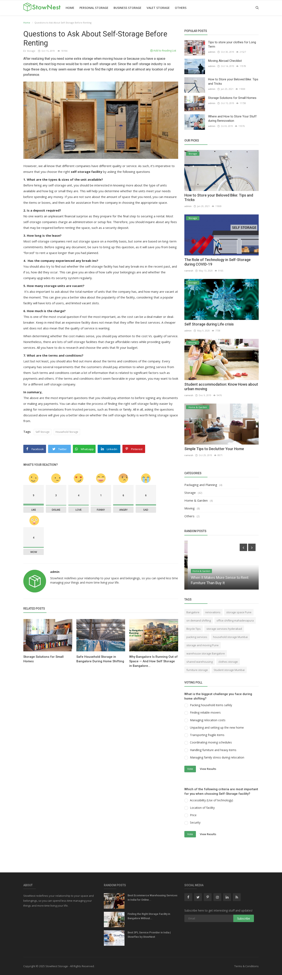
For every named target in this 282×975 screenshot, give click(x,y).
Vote (190, 769)
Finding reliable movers (205, 712)
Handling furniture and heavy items (213, 750)
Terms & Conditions (246, 966)
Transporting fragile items (207, 735)
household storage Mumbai (230, 637)
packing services (196, 637)
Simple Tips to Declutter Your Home (214, 449)
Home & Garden (196, 500)
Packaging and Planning (200, 485)
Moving (189, 508)
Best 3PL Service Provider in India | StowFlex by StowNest (149, 934)
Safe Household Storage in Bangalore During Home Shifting (100, 659)
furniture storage (197, 670)
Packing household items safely (211, 705)
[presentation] (243, 547)
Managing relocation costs (207, 720)
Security (195, 822)
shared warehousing (199, 662)
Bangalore (192, 612)
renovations (212, 612)
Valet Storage (158, 8)
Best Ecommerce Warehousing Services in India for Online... (152, 897)
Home (70, 8)
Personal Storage (93, 8)
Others (180, 8)
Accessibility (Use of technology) (211, 800)
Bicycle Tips (193, 629)
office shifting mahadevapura (235, 620)
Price (193, 815)
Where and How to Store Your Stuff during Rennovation (232, 119)
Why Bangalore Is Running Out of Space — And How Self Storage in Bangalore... (153, 661)
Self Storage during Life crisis (209, 324)
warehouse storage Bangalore (205, 653)
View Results (208, 769)
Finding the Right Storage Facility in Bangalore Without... (149, 916)
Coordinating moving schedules (211, 742)
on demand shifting (198, 620)
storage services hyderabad (224, 629)
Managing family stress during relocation (217, 757)
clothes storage (228, 662)
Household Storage (67, 432)
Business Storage (127, 8)
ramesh (188, 270)
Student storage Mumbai (229, 670)
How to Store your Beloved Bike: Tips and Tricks (233, 81)
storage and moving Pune (202, 645)
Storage (31, 50)
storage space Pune (238, 612)
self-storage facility (86, 172)
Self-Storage (43, 432)
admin (54, 572)
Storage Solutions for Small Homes (43, 659)
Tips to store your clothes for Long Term (232, 44)
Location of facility (202, 808)
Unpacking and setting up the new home (217, 727)
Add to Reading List (164, 50)
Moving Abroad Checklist (225, 61)
